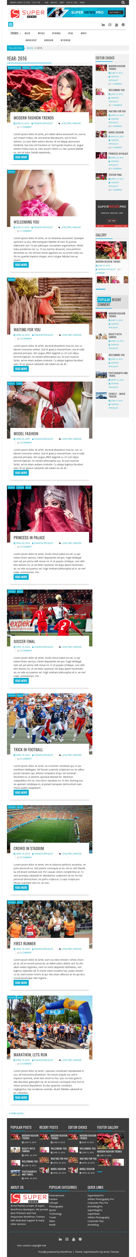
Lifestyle (20, 487)
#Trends (56, 33)
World (28, 487)
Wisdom (76, 123)
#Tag (70, 33)
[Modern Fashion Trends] (111, 258)
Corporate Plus (96, 1221)
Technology (55, 1213)
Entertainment (14, 67)
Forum (82, 2)
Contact (54, 2)
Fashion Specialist (43, 123)
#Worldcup (31, 40)
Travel (19, 383)
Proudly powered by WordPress (55, 1251)
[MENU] (10, 24)
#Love (27, 33)
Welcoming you (26, 222)
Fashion (26, 67)
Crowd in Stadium (29, 848)
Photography (36, 67)
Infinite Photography (98, 1217)
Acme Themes (111, 1251)
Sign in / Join (72, 2)
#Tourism (65, 40)
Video (52, 1221)
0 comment (26, 338)
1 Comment (26, 127)
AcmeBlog (93, 1224)
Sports (20, 591)
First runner (25, 943)
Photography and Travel (118, 374)
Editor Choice (105, 57)
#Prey (84, 33)
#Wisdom (48, 40)
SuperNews (94, 1213)
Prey (69, 123)
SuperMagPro (95, 1210)
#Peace (41, 33)
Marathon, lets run (30, 1054)
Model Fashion (26, 433)
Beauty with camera (115, 335)
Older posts (17, 1113)
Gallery (101, 234)
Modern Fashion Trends (34, 118)
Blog (47, 2)
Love (63, 123)
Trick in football (28, 749)
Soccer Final (24, 641)
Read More (21, 157)
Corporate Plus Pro (98, 1202)
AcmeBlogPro (95, 1206)
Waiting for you (27, 329)
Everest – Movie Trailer (117, 395)
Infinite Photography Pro (101, 1199)
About (62, 2)
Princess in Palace (29, 537)
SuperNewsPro (96, 1195)
